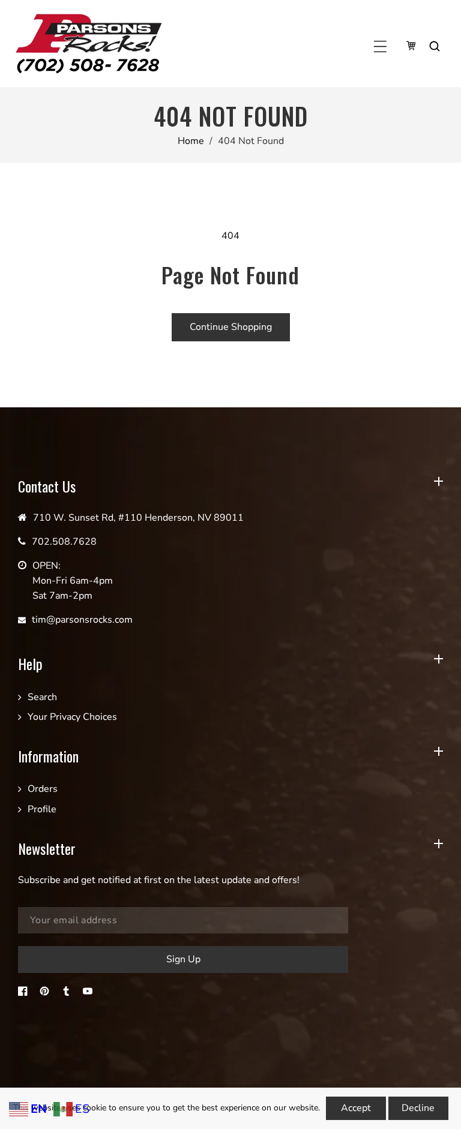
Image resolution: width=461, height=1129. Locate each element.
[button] (380, 46)
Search (42, 697)
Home (191, 141)
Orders (43, 788)
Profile (42, 809)
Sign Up (183, 959)
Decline (418, 1108)
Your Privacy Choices (72, 716)
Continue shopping (231, 327)
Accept (356, 1108)
